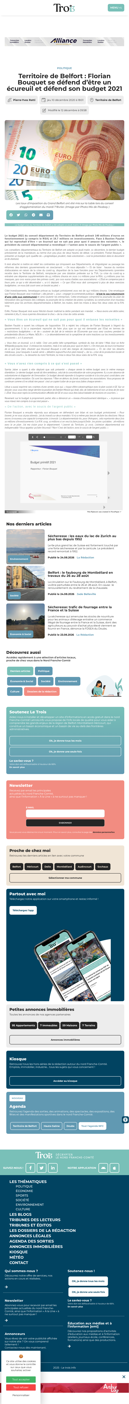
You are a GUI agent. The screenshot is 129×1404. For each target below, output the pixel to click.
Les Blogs (20, 1214)
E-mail (30, 807)
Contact (18, 1263)
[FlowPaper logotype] (13, 512)
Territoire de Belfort (108, 100)
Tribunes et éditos (30, 1225)
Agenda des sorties (31, 1241)
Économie (24, 1191)
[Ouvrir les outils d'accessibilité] (125, 1119)
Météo (16, 1257)
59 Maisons (69, 1025)
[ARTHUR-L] (64, 1388)
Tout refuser (20, 1387)
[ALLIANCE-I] (64, 55)
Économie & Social (20, 634)
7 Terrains (88, 1025)
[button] (11, 215)
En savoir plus (17, 767)
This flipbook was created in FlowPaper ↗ (104, 512)
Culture (23, 1209)
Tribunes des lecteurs (34, 1220)
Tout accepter (21, 1379)
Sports (22, 1195)
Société (14, 595)
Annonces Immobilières (36, 1247)
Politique (64, 68)
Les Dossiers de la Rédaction (42, 1230)
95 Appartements (23, 1025)
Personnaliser (20, 1395)
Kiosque (18, 1252)
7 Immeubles (48, 1025)
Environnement (19, 559)
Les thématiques (28, 1182)
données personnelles (104, 832)
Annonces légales (30, 1236)
